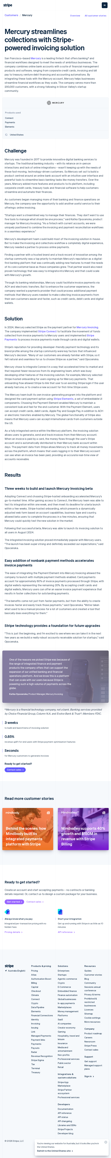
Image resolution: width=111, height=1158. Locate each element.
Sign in (88, 1076)
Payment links (38, 1039)
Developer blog (65, 1133)
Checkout (36, 991)
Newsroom (89, 1041)
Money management (68, 1011)
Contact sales (14, 769)
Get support (90, 1061)
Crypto (34, 1003)
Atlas (33, 974)
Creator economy (66, 1027)
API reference (65, 932)
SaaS (60, 1019)
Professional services (68, 1058)
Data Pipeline (37, 1007)
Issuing (34, 1027)
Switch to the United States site (54, 1150)
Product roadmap (93, 1033)
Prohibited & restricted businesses (90, 1002)
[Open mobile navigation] (105, 5)
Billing (34, 982)
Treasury (35, 1072)
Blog (86, 978)
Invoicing (35, 1023)
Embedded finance (67, 991)
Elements (36, 1011)
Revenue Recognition (42, 1056)
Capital (34, 986)
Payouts (35, 1047)
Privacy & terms (92, 994)
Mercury (36, 58)
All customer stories (95, 15)
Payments (36, 1043)
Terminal (35, 1068)
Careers (88, 1037)
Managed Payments (41, 1035)
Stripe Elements (63, 398)
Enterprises (63, 970)
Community (90, 982)
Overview (75, 15)
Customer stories (93, 974)
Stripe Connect (47, 331)
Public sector (64, 1063)
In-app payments (66, 1003)
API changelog (65, 1121)
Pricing (34, 970)
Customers (11, 15)
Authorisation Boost (41, 978)
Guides (87, 970)
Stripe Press (90, 1045)
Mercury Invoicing (87, 327)
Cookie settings (92, 1017)
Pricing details (12, 932)
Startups (62, 974)
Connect (35, 999)
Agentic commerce (67, 978)
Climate (35, 995)
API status (63, 1117)
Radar (34, 1052)
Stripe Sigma (37, 1060)
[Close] (105, 1142)
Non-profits (64, 1054)
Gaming (61, 1031)
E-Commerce (64, 986)
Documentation (65, 1108)
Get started (13, 901)
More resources (92, 1021)
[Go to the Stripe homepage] (8, 966)
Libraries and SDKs (67, 1125)
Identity (35, 1019)
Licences (89, 1009)
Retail (60, 1067)
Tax (33, 1064)
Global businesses (67, 999)
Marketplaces (65, 1007)
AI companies (64, 1023)
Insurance (62, 1043)
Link (33, 1031)
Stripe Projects (65, 1129)
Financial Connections (42, 1015)
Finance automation (68, 995)
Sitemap (88, 1013)
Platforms (63, 1015)
